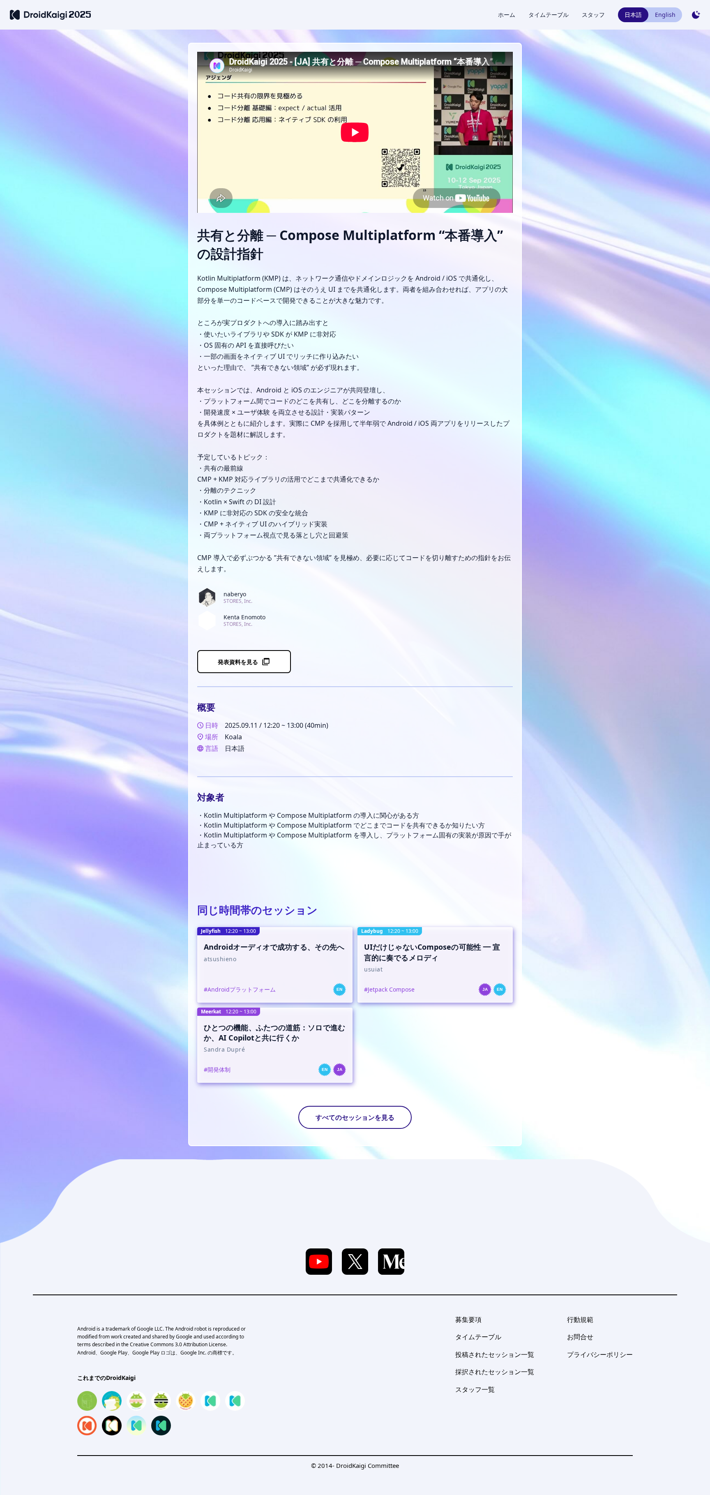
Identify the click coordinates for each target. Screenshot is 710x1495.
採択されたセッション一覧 (494, 1371)
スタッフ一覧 (475, 1389)
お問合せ (580, 1336)
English (665, 14)
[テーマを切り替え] (696, 14)
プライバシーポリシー (600, 1354)
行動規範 (580, 1319)
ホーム (506, 14)
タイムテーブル (548, 14)
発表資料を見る (238, 662)
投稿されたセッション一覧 (494, 1354)
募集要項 (468, 1319)
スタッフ (593, 14)
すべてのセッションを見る (355, 1117)
